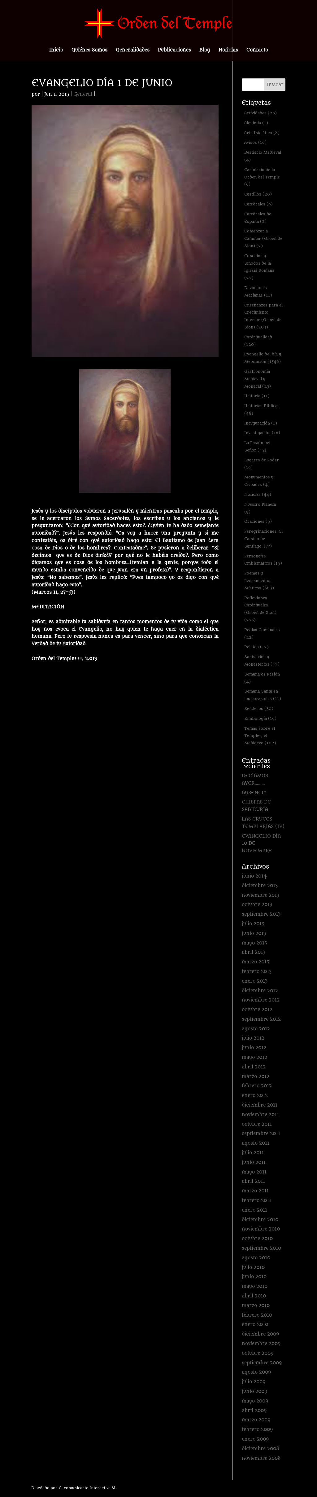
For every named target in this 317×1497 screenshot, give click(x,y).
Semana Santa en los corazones (262, 695)
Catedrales (258, 204)
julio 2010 (253, 1267)
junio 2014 (254, 876)
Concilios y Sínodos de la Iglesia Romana (259, 266)
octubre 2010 (257, 1238)
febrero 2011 (256, 1200)
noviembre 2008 (261, 1458)
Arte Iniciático (262, 132)
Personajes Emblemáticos (263, 560)
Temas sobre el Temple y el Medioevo (260, 736)
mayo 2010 (254, 1286)
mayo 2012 (254, 1057)
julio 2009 (253, 1382)
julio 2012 (253, 1038)
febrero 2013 (256, 971)
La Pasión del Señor (257, 446)
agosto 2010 (256, 1258)
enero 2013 (254, 981)
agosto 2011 (255, 1143)
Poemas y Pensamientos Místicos (259, 580)
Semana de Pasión (262, 678)
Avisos (255, 142)
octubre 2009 (257, 1353)
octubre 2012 (257, 1009)
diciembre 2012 (260, 990)
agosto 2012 (256, 1029)
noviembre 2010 (261, 1229)
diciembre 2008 (260, 1448)
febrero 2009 (257, 1429)
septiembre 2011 (261, 1133)
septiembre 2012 (261, 1019)
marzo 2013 (255, 962)
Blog (204, 50)
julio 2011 (253, 1153)
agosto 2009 (256, 1372)
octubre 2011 (257, 1124)
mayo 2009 (255, 1401)
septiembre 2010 (261, 1248)
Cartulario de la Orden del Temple (262, 177)
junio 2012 (254, 1047)
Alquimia (256, 123)
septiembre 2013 (261, 914)
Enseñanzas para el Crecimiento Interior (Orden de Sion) (263, 316)
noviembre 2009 (261, 1343)
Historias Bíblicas (262, 409)
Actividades (260, 113)
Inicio (56, 50)
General (82, 94)
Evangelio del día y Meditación (262, 358)
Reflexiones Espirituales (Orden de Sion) (260, 609)
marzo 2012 (255, 1076)
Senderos (258, 708)
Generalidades (133, 50)
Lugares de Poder (261, 464)
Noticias (228, 50)
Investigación (262, 432)
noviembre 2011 (260, 1114)
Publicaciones (174, 50)
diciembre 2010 (260, 1219)
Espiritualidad (258, 341)
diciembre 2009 (260, 1334)
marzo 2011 (255, 1191)
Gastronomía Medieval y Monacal (257, 379)
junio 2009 (254, 1391)
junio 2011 (254, 1162)
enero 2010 (255, 1324)
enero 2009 (255, 1439)
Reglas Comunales (262, 633)
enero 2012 (255, 1095)
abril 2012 (254, 1067)
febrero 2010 (257, 1315)
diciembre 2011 (259, 1105)
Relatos (256, 647)
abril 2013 (253, 952)
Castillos (258, 194)
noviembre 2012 (261, 1000)
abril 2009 (254, 1410)
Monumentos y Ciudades (258, 481)
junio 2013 (254, 933)
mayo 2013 (254, 943)
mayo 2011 (254, 1172)
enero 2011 (254, 1210)
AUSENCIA (254, 792)
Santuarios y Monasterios (262, 660)
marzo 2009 (256, 1420)
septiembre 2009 (262, 1363)
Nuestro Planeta (260, 508)
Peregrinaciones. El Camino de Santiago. (263, 538)
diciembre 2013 (260, 885)
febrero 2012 (257, 1086)
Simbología (260, 718)
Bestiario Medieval (262, 156)
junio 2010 (254, 1276)
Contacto (257, 50)
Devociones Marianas (258, 291)
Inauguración (260, 423)
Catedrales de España (257, 218)
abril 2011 (253, 1181)
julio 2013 (253, 924)
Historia (257, 396)
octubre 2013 (257, 904)
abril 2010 (254, 1296)
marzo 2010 (256, 1305)
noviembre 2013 (260, 895)
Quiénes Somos (89, 50)
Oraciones (258, 521)
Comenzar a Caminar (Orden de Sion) (263, 238)
